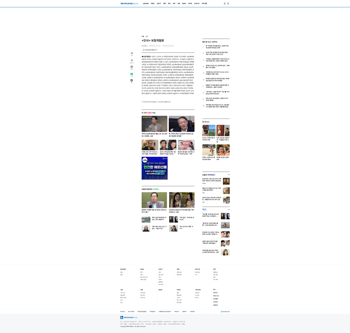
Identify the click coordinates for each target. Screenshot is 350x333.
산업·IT (159, 3)
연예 (178, 292)
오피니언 (196, 3)
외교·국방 (215, 279)
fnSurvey (216, 296)
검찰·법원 (122, 295)
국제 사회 (142, 297)
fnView (215, 292)
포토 (214, 289)
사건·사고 (122, 292)
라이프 (190, 3)
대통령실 (215, 272)
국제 (178, 3)
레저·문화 (179, 302)
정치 (169, 3)
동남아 (184, 3)
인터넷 (160, 279)
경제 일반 (179, 272)
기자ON (215, 302)
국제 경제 (142, 292)
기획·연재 (204, 3)
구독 (132, 76)
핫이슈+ (197, 297)
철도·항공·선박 (144, 277)
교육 (121, 300)
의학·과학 (161, 284)
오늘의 (208, 175)
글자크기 (132, 63)
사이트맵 (192, 311)
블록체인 (161, 282)
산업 (160, 272)
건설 (141, 274)
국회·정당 (215, 274)
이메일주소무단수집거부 (165, 311)
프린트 (131, 69)
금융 (121, 272)
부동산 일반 (143, 279)
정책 (141, 272)
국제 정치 (142, 295)
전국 (121, 302)
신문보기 (215, 305)
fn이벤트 (215, 299)
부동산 (153, 3)
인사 (147, 36)
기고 (196, 274)
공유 (132, 55)
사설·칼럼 (197, 272)
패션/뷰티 (179, 295)
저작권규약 (152, 311)
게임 (160, 277)
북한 (214, 277)
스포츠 (178, 297)
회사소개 (122, 311)
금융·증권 (146, 3)
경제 (164, 3)
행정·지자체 (123, 297)
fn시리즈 (197, 295)
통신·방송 (161, 274)
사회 (174, 3)
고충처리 (184, 311)
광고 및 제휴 (131, 311)
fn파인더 (197, 292)
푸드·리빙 (179, 300)
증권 (121, 274)
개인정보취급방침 (142, 311)
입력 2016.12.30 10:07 (155, 46)
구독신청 (176, 311)
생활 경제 (179, 274)
